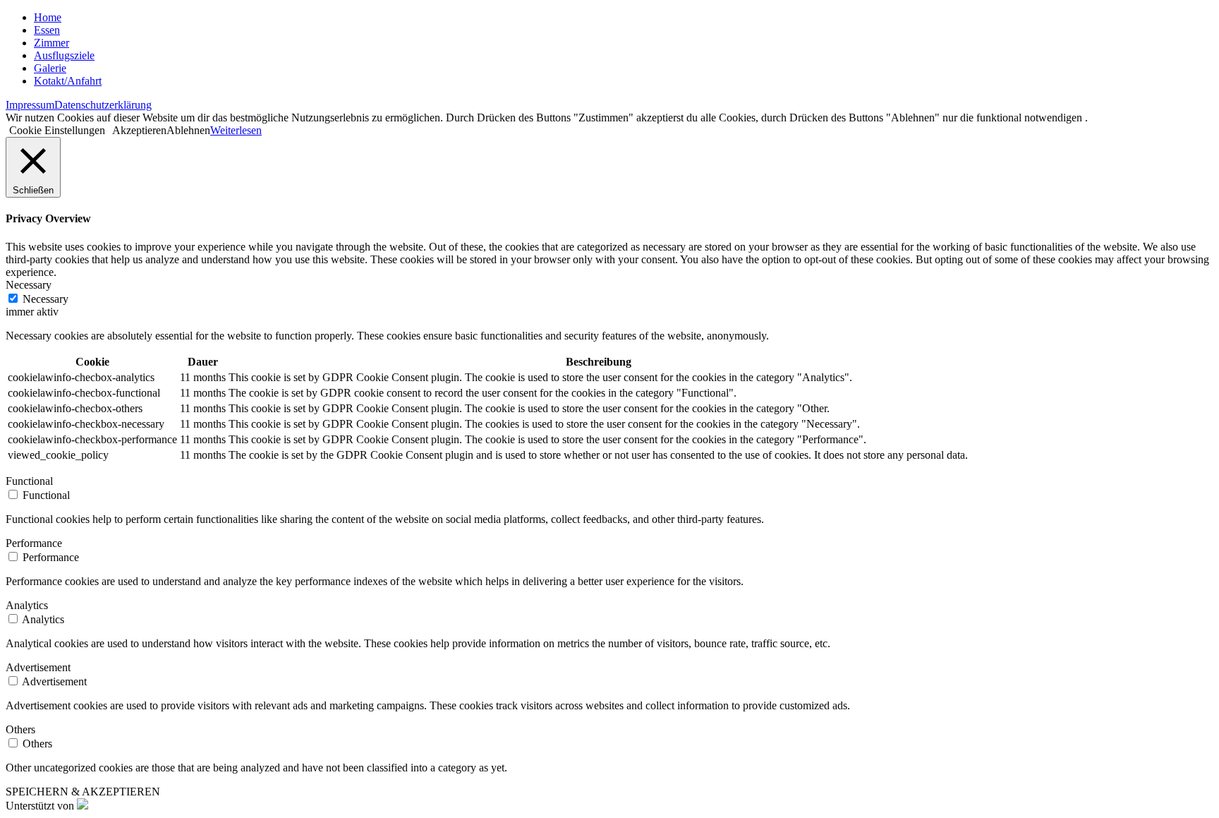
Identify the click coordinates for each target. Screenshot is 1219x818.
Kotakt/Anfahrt (68, 81)
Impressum (30, 105)
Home (47, 17)
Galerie (50, 68)
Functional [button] (29, 481)
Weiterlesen (236, 130)
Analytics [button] (27, 605)
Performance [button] (34, 543)
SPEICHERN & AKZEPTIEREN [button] (83, 792)
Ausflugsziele (64, 55)
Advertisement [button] (38, 667)
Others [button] (20, 729)
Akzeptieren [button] (139, 130)
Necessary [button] (28, 285)
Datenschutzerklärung (103, 105)
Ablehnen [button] (188, 130)
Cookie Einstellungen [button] (57, 130)
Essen (47, 30)
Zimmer (51, 43)
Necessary (45, 299)
